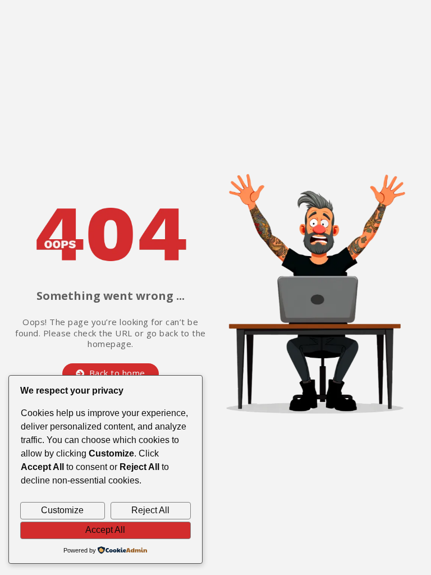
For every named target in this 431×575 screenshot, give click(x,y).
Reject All (150, 510)
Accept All (105, 530)
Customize (62, 510)
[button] (110, 373)
